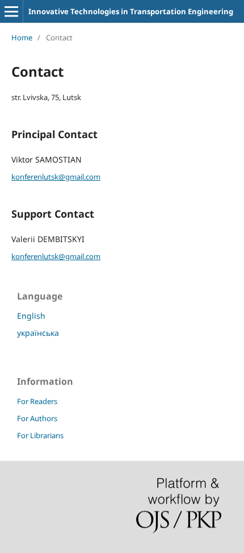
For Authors (37, 418)
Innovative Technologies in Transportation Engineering (130, 11)
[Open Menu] (11, 11)
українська (38, 332)
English (31, 315)
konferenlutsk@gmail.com (55, 177)
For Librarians (40, 435)
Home (21, 37)
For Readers (37, 401)
